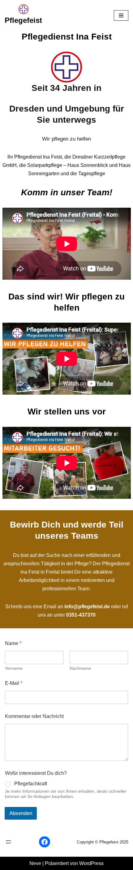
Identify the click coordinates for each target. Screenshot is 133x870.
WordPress (91, 863)
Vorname (14, 668)
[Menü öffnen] (8, 842)
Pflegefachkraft (30, 783)
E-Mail (13, 683)
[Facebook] (44, 841)
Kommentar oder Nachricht (34, 716)
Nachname (80, 668)
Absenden (20, 813)
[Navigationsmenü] (121, 15)
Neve (35, 863)
